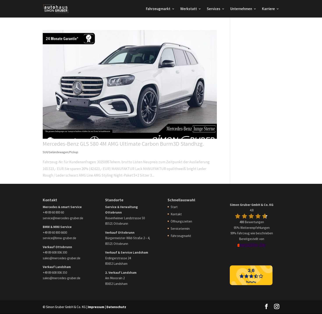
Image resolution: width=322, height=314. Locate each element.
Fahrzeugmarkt (158, 9)
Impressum (96, 307)
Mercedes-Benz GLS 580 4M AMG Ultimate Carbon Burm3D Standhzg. (123, 143)
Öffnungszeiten (181, 221)
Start (174, 207)
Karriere (268, 9)
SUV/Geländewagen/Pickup (60, 152)
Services (213, 9)
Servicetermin (180, 228)
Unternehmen (241, 9)
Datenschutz (116, 307)
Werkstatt (188, 9)
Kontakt (176, 214)
